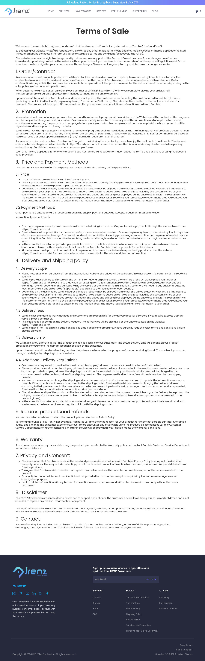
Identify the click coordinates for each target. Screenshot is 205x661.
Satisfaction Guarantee (138, 625)
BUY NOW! (132, 2)
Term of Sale (133, 603)
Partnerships (165, 603)
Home (50, 11)
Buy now (64, 11)
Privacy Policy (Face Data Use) (142, 630)
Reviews (101, 11)
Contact (97, 597)
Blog (155, 11)
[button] (198, 11)
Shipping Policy (134, 614)
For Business (119, 11)
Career (96, 603)
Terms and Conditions (137, 597)
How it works (83, 11)
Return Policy (133, 619)
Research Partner (168, 608)
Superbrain (140, 11)
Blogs (95, 608)
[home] (17, 11)
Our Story (164, 597)
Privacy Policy (133, 608)
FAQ (95, 614)
